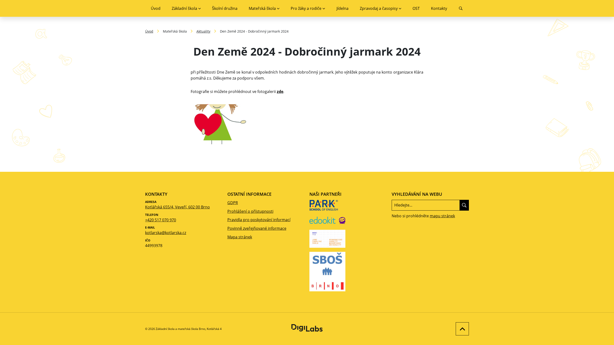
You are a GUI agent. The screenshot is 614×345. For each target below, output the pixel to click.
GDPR (232, 202)
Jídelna (342, 8)
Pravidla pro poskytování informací (258, 219)
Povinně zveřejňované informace (256, 228)
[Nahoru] (461, 328)
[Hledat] (464, 205)
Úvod (155, 8)
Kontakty (439, 8)
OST (416, 8)
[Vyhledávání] (460, 8)
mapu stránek (442, 215)
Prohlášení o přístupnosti (250, 211)
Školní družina (224, 8)
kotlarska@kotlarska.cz (165, 232)
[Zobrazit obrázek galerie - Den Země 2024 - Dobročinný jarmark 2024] (220, 124)
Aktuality (203, 31)
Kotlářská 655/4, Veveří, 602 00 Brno (177, 207)
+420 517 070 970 (160, 220)
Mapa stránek (239, 237)
